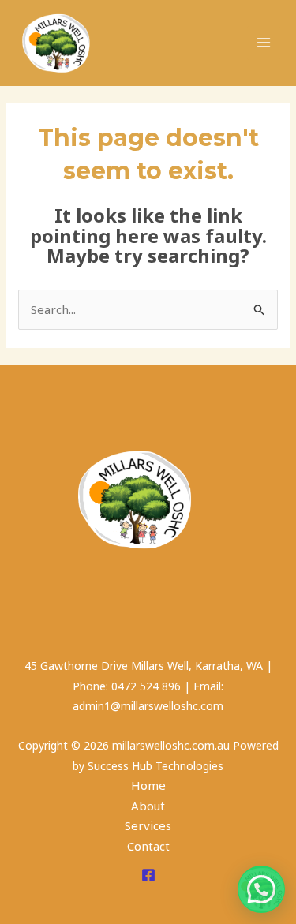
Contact (148, 846)
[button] (261, 889)
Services (148, 825)
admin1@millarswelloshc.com (148, 705)
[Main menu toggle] (264, 43)
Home (148, 785)
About (148, 806)
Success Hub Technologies (155, 765)
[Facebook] (148, 875)
